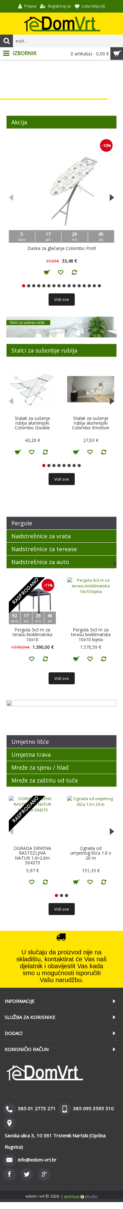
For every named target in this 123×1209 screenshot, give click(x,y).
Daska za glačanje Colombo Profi (61, 248)
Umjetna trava (31, 754)
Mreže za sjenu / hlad (39, 767)
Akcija (19, 122)
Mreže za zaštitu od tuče (44, 780)
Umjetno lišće (30, 741)
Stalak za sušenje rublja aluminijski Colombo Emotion (90, 423)
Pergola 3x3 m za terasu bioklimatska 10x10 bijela (91, 634)
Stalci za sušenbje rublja (44, 350)
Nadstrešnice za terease (44, 549)
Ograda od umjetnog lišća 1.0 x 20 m (90, 853)
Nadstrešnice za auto (40, 562)
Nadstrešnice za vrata (41, 536)
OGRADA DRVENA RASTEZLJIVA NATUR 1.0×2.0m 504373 (32, 855)
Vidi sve (61, 299)
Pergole (21, 523)
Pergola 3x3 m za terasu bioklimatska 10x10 (32, 634)
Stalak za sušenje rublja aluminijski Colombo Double (32, 423)
